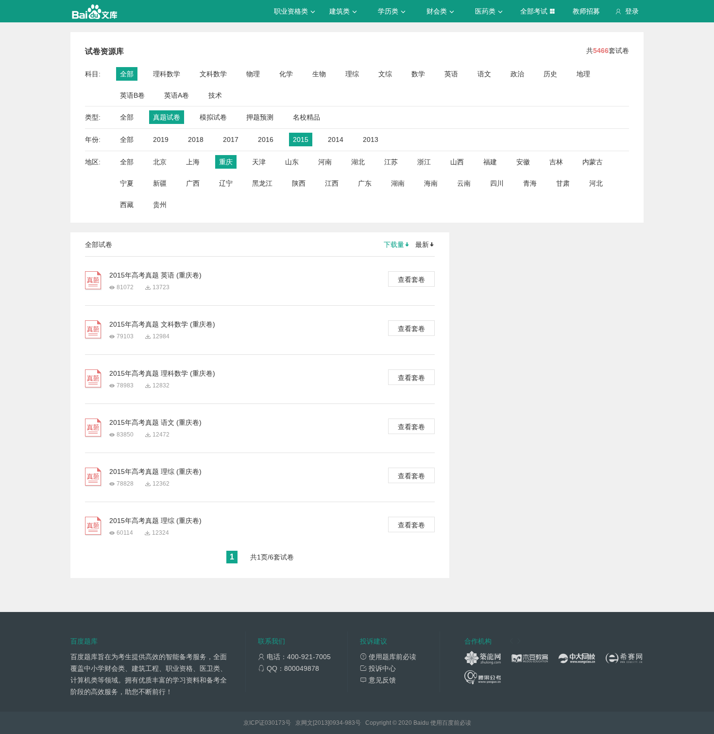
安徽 (523, 162)
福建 (490, 162)
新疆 (160, 183)
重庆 (226, 162)
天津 (259, 162)
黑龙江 (262, 183)
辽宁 (226, 183)
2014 (335, 139)
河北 (596, 183)
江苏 (391, 162)
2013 (370, 139)
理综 (352, 74)
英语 (451, 74)
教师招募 (586, 11)
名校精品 (306, 117)
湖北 (358, 162)
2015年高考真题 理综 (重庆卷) (155, 471)
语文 (484, 74)
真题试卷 (166, 117)
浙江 (424, 162)
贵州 (160, 205)
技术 (215, 95)
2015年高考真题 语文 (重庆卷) (155, 422)
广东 (365, 183)
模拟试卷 (213, 117)
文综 (385, 74)
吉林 (556, 162)
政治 (517, 74)
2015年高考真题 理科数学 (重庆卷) (162, 373)
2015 (300, 139)
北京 (160, 162)
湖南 (398, 183)
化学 (286, 74)
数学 (418, 74)
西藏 (127, 205)
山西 (457, 162)
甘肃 (563, 183)
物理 (253, 74)
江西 (332, 183)
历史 (550, 74)
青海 (530, 183)
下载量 (394, 244)
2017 (230, 139)
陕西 (299, 183)
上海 (193, 162)
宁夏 (127, 183)
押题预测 (259, 117)
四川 (497, 183)
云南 (464, 183)
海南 (431, 183)
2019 (161, 139)
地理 (583, 74)
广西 (193, 183)
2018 (196, 139)
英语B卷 (132, 95)
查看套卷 (411, 279)
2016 (265, 139)
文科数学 (213, 74)
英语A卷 (176, 95)
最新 (422, 244)
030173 (275, 722)
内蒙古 (592, 162)
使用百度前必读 (450, 722)
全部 (127, 74)
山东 (292, 162)
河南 (325, 162)
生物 (319, 74)
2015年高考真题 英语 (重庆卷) (155, 275)
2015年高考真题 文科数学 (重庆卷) (162, 324)
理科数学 (166, 74)
